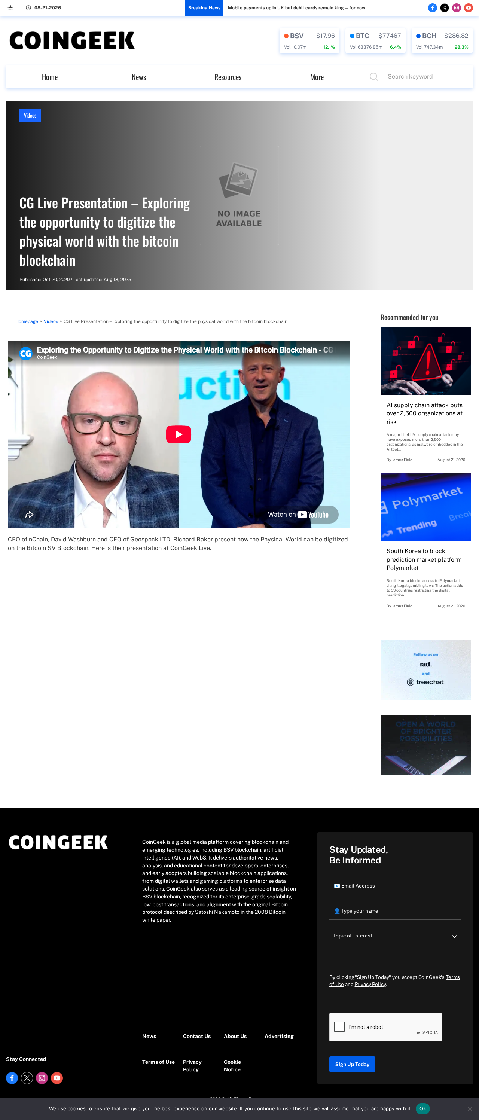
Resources (227, 76)
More (317, 76)
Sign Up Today (352, 1064)
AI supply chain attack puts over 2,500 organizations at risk (425, 413)
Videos (30, 115)
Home (50, 76)
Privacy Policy (192, 1066)
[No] (469, 1109)
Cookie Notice (232, 1066)
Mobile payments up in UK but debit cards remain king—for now (296, 7)
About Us (235, 1036)
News (139, 76)
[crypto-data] (309, 40)
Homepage (26, 321)
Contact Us (197, 1036)
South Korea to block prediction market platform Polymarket (424, 559)
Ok (422, 1108)
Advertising (279, 1036)
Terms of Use (158, 1062)
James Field (402, 459)
